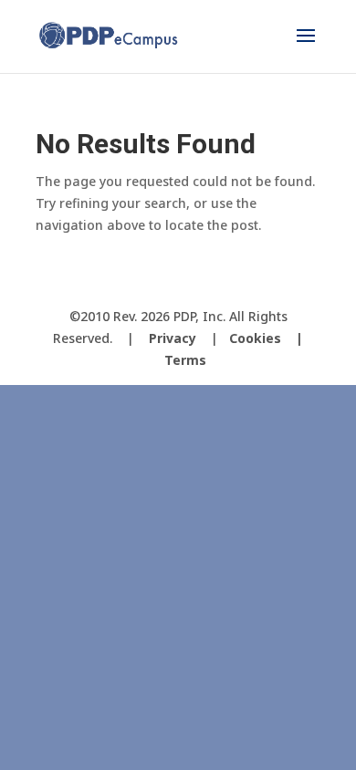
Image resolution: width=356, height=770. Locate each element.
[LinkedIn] (229, 286)
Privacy (172, 338)
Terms (185, 360)
